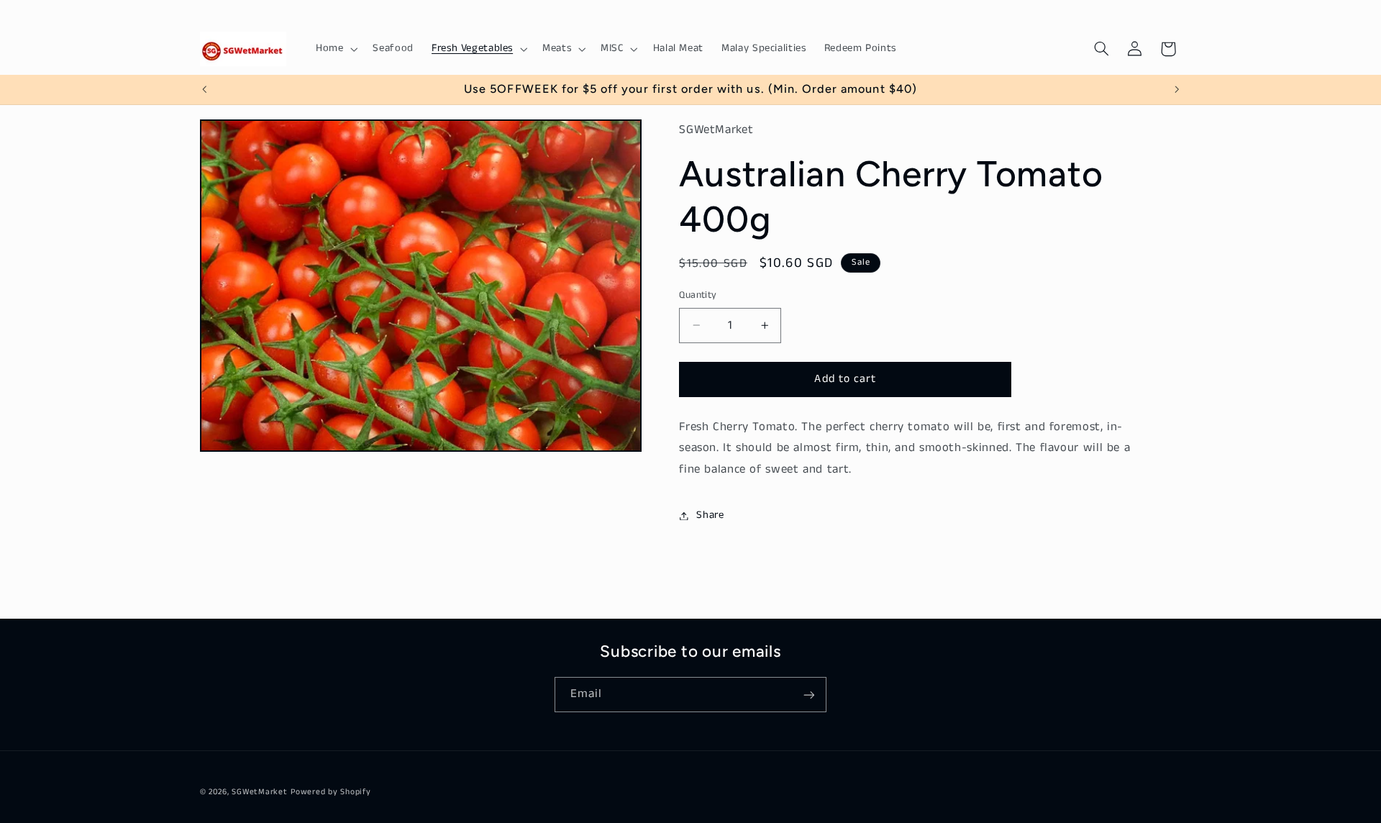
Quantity (697, 295)
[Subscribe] (809, 694)
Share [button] (710, 515)
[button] (334, 49)
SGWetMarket (259, 792)
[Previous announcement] (204, 89)
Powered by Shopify (330, 792)
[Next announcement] (1177, 89)
